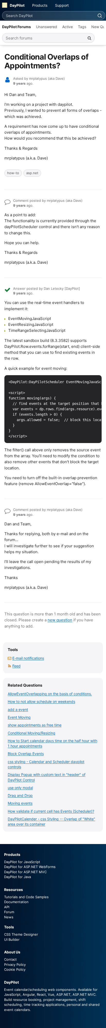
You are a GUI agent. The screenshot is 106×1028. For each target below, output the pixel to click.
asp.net (32, 173)
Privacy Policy (15, 964)
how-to (13, 173)
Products (39, 5)
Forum (9, 912)
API (6, 907)
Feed (16, 666)
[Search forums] (89, 38)
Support (62, 5)
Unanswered (46, 27)
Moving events (20, 803)
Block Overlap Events (26, 753)
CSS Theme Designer (21, 934)
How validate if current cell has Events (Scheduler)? (51, 811)
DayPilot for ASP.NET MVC (25, 872)
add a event (18, 709)
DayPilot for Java (17, 877)
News (8, 917)
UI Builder (12, 939)
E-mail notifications (28, 658)
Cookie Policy (14, 969)
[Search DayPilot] (99, 15)
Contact (10, 959)
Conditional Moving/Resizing (31, 733)
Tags (82, 27)
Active (67, 27)
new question (60, 619)
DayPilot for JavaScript (22, 862)
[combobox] (48, 15)
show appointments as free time (34, 725)
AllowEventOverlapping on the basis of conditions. (50, 694)
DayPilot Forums (16, 27)
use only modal (20, 787)
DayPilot (17, 5)
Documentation (16, 902)
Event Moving (19, 717)
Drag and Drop (20, 795)
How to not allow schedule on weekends (41, 701)
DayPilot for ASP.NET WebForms (30, 867)
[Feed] (9, 666)
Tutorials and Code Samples (26, 897)
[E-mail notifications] (9, 658)
